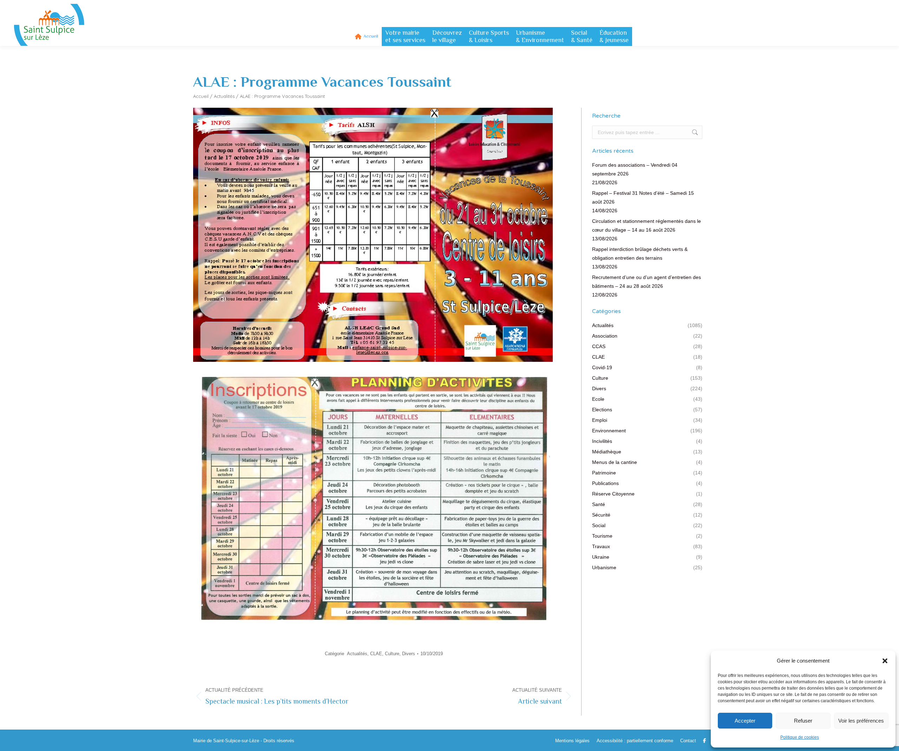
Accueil (201, 96)
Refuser (803, 721)
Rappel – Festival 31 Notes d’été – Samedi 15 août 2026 (643, 197)
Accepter (745, 721)
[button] (884, 660)
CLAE (376, 653)
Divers (408, 653)
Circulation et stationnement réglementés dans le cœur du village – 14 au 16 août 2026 (646, 225)
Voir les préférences (861, 721)
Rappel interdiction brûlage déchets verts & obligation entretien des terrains (640, 253)
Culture (392, 653)
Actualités (224, 96)
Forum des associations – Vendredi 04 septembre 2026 (634, 169)
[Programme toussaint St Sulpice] (373, 363)
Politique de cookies (799, 737)
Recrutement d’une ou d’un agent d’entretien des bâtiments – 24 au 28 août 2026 (646, 281)
